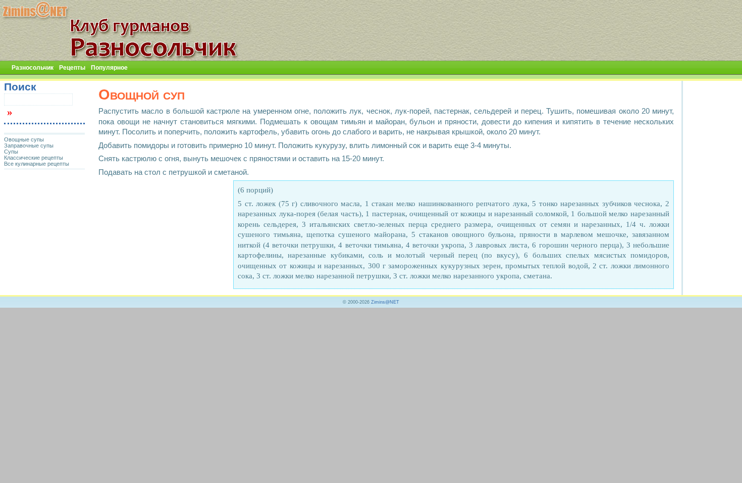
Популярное (109, 67)
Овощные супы (24, 139)
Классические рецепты (33, 158)
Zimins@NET (385, 302)
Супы (11, 152)
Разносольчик (33, 67)
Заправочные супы (29, 145)
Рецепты (72, 67)
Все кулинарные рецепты (36, 164)
